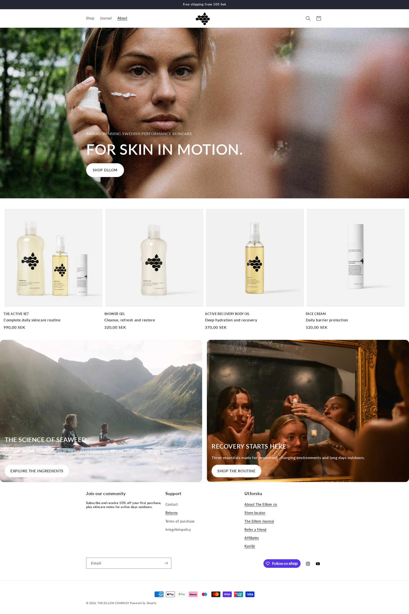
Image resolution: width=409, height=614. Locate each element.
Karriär (250, 546)
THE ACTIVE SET (16, 314)
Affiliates (252, 538)
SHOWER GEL (114, 314)
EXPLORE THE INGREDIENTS (36, 470)
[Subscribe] (166, 563)
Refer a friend (255, 530)
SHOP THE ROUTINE (236, 470)
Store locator (255, 513)
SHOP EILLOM (105, 170)
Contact (171, 504)
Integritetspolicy (178, 530)
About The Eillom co (261, 504)
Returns (171, 513)
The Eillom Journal (259, 521)
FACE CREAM (316, 314)
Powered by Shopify (143, 603)
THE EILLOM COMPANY (113, 603)
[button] (308, 18)
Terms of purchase (180, 521)
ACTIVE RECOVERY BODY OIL (227, 314)
